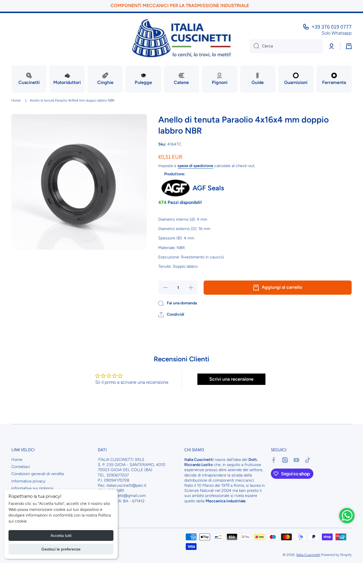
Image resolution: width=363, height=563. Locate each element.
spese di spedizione (195, 165)
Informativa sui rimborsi (32, 488)
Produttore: (174, 174)
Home (16, 100)
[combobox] (286, 46)
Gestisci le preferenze (61, 549)
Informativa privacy (28, 481)
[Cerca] (254, 46)
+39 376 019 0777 (332, 26)
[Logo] (181, 38)
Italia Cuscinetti (308, 555)
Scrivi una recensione (231, 379)
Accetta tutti (60, 535)
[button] (171, 314)
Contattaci (20, 466)
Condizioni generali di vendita (37, 473)
